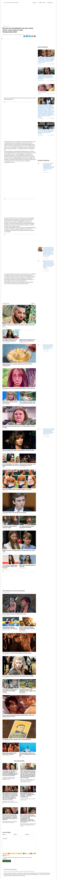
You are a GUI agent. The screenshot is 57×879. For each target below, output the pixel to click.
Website (27, 834)
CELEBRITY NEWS (41, 2)
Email (15, 834)
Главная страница (6, 26)
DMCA (27, 871)
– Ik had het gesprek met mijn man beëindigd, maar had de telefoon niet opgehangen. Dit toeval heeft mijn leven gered (45, 77)
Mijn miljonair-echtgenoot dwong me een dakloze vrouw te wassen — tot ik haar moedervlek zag (27, 795)
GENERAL (34, 2)
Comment (5, 838)
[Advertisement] (29, 14)
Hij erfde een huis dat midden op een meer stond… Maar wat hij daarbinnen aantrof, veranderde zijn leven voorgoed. (46, 132)
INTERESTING (50, 2)
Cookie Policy (23, 871)
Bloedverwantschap (42, 92)
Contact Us (32, 871)
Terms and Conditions (14, 871)
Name (4, 834)
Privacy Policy (6, 871)
